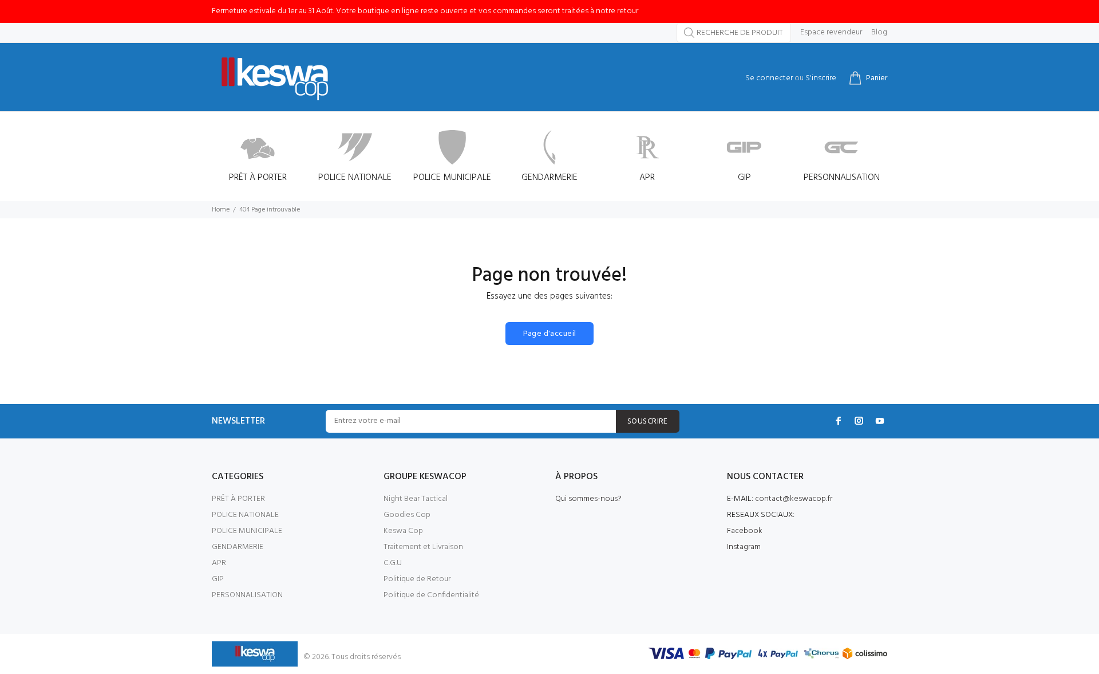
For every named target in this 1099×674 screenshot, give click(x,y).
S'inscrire (820, 78)
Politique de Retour (417, 579)
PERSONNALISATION (247, 595)
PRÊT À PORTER (238, 499)
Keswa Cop (403, 531)
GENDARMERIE (237, 547)
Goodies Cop (407, 515)
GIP (218, 579)
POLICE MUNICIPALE (247, 531)
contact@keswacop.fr (793, 499)
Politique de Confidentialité (431, 595)
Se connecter (769, 78)
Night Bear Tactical (416, 499)
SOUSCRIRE (647, 421)
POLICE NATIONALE (245, 515)
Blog (879, 33)
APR (219, 563)
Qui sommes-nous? (588, 499)
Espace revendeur (831, 33)
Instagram (744, 547)
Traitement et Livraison (423, 547)
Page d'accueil (549, 333)
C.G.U (393, 563)
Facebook (744, 531)
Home (221, 209)
